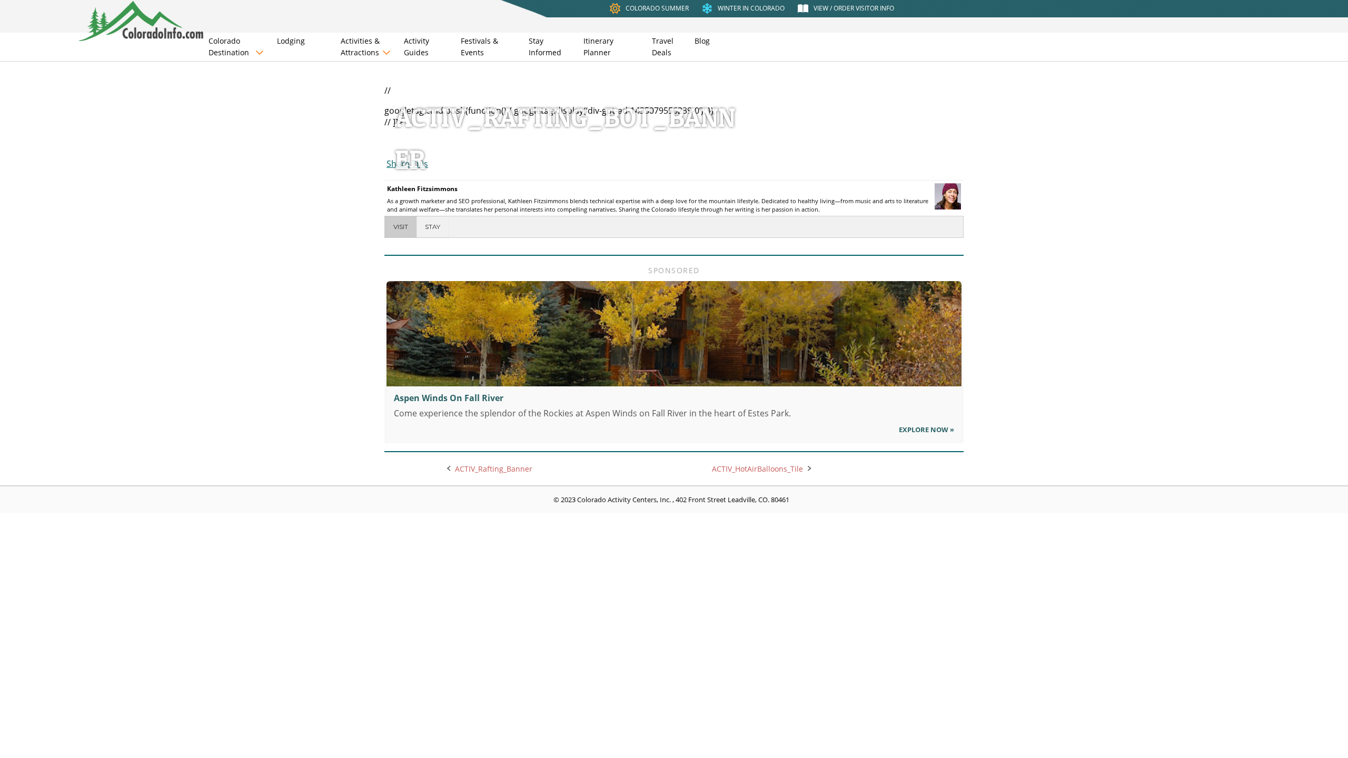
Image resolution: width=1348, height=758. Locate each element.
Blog (702, 41)
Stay (432, 227)
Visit (400, 227)
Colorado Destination (229, 46)
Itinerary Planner (598, 46)
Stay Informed (545, 46)
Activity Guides (416, 46)
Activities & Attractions (360, 46)
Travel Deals (662, 46)
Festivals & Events (479, 46)
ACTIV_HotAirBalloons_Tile (757, 469)
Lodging (291, 41)
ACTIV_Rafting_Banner (493, 469)
